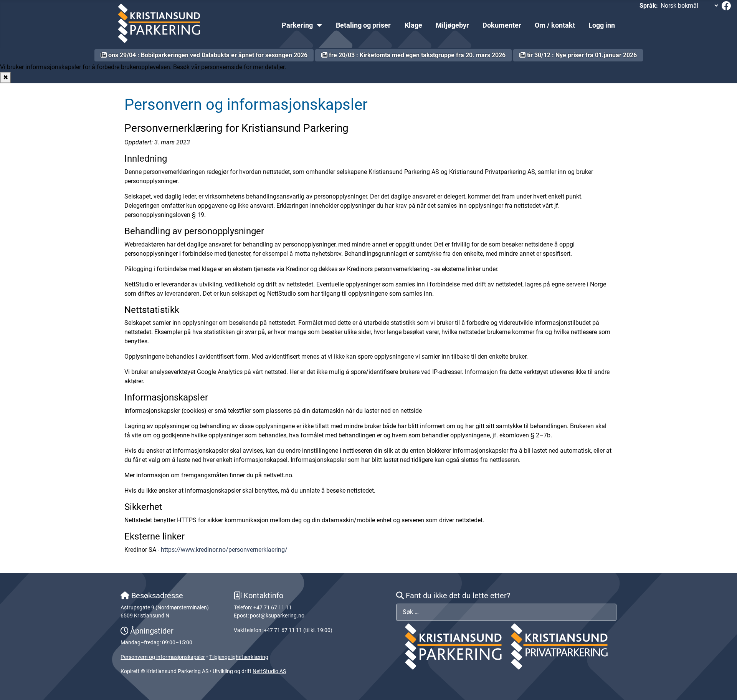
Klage (413, 25)
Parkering (297, 25)
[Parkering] (317, 25)
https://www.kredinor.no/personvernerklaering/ (224, 549)
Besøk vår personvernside (207, 67)
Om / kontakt (555, 25)
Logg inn (601, 25)
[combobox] (506, 612)
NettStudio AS (269, 671)
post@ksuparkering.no (277, 615)
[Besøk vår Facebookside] (726, 5)
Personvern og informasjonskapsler (163, 657)
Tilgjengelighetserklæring (238, 657)
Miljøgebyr (452, 25)
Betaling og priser (363, 25)
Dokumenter (502, 25)
